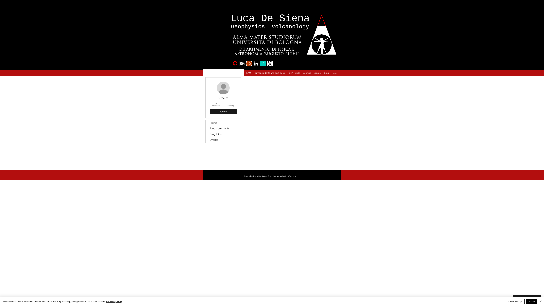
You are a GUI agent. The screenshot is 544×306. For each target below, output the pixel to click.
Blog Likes (216, 134)
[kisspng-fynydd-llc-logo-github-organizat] (235, 63)
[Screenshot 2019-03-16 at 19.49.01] (270, 63)
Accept (532, 301)
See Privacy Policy (114, 301)
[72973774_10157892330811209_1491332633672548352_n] (263, 63)
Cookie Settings (515, 301)
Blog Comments (219, 128)
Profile (213, 122)
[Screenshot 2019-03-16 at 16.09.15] (256, 63)
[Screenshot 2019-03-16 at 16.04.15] (242, 63)
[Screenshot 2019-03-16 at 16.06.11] (249, 63)
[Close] (540, 301)
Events (214, 139)
